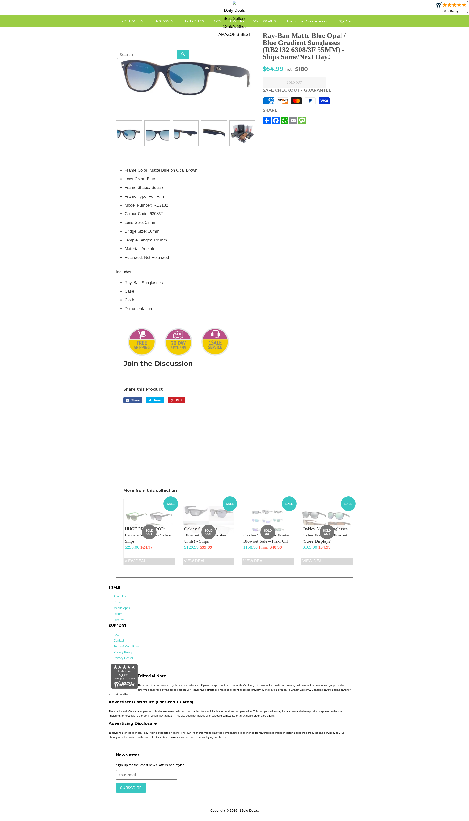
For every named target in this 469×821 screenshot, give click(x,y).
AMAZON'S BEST (234, 34)
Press (117, 602)
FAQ (116, 634)
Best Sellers (235, 18)
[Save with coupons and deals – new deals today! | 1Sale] (234, 3)
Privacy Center (123, 658)
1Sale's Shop (234, 26)
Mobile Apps (122, 608)
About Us (120, 596)
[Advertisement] (317, 240)
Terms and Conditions (193, 795)
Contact (119, 640)
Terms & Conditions (126, 646)
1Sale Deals (248, 810)
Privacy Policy (123, 652)
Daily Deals (234, 10)
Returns (119, 614)
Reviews (119, 620)
